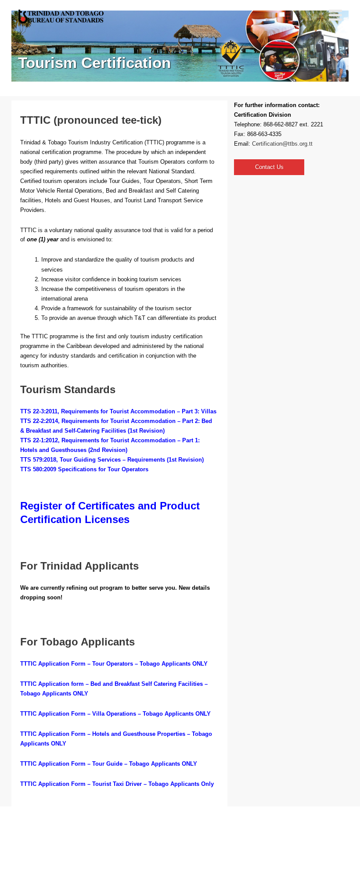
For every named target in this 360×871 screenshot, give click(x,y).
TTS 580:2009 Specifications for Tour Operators (84, 469)
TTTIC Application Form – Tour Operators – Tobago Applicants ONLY (114, 663)
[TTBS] (62, 16)
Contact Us (269, 167)
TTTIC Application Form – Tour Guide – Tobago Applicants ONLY (108, 763)
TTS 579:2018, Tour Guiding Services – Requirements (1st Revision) (112, 459)
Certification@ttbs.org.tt (282, 143)
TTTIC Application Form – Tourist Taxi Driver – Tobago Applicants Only (117, 784)
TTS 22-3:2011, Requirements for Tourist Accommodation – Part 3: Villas (118, 411)
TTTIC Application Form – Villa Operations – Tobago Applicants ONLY (115, 713)
